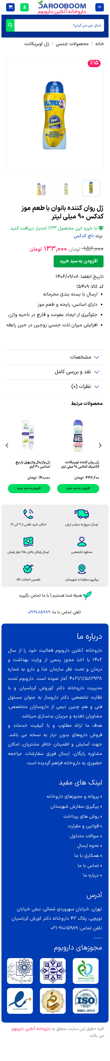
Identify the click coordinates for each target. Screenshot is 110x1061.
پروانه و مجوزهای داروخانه (73, 796)
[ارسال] (10, 25)
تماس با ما (88, 865)
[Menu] (99, 7)
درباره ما (91, 875)
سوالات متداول (84, 836)
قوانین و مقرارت (83, 826)
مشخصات (80, 357)
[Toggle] (97, 358)
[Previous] (94, 115)
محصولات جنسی (72, 43)
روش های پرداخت (81, 816)
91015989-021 (64, 928)
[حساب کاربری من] (24, 7)
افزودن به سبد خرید (78, 261)
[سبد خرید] (10, 7)
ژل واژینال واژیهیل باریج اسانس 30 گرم (33, 464)
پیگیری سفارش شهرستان (74, 806)
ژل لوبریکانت (36, 43)
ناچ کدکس (84, 236)
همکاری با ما (86, 855)
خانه (99, 43)
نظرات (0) (81, 387)
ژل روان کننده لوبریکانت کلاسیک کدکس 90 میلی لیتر (80, 464)
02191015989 (39, 612)
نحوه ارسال (88, 845)
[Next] (11, 115)
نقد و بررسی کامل (73, 372)
